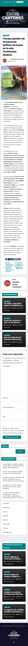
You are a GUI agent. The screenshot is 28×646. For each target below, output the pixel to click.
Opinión (5, 520)
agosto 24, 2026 (10, 561)
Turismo (5, 528)
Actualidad (6, 35)
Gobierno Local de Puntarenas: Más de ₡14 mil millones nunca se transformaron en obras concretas (14, 479)
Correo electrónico (9, 407)
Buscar (5, 446)
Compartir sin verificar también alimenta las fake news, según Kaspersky (12, 486)
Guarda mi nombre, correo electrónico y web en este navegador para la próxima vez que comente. (14, 430)
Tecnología (6, 524)
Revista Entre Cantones (17, 59)
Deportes (5, 516)
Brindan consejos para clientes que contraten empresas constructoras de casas (9, 267)
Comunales (6, 507)
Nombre (6, 398)
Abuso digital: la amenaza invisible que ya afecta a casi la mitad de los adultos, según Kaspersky (13, 465)
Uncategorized (7, 532)
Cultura (5, 511)
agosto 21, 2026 (10, 579)
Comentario (7, 366)
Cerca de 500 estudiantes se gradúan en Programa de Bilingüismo (18, 265)
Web (4, 416)
